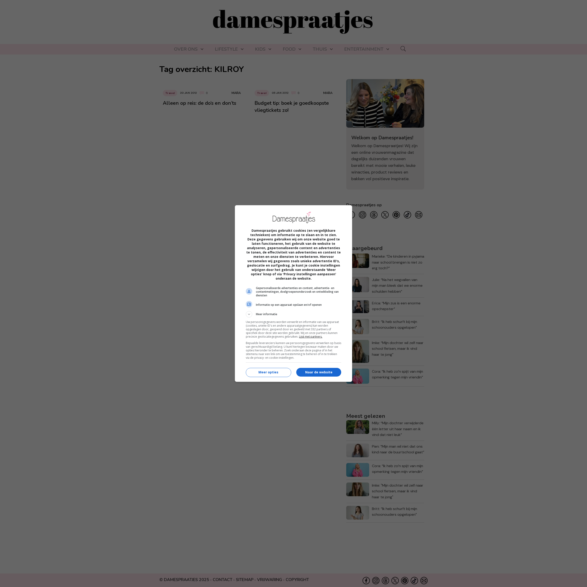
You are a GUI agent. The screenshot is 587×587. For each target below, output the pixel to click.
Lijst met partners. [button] (310, 337)
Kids (260, 49)
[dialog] (293, 293)
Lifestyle (226, 49)
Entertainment (363, 49)
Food (289, 49)
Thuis (320, 49)
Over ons (186, 49)
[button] (293, 314)
